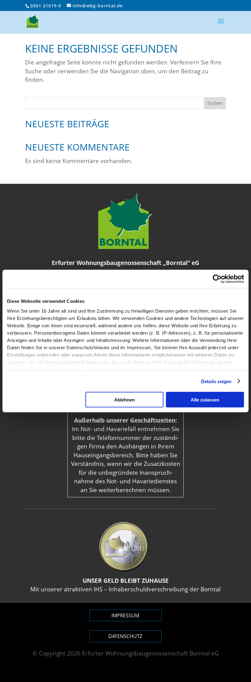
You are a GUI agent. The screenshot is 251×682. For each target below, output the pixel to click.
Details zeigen (216, 381)
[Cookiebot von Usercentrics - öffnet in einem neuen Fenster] (217, 279)
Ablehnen (124, 399)
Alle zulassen (205, 399)
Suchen (215, 103)
